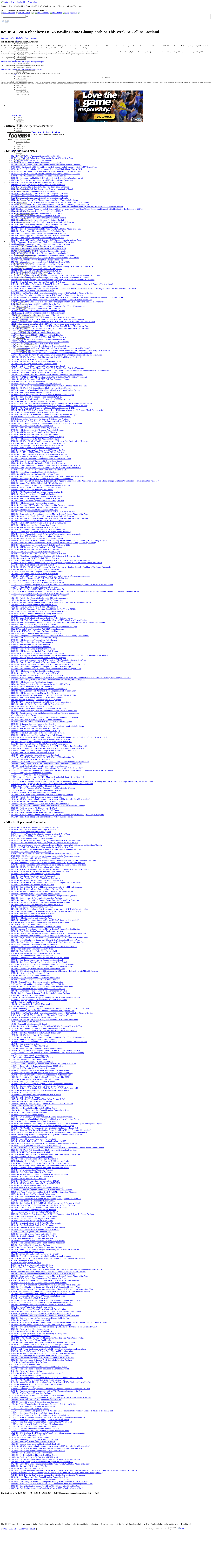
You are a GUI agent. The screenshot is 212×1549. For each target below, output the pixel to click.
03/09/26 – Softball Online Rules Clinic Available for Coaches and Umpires (40, 958)
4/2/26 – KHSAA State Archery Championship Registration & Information (40, 922)
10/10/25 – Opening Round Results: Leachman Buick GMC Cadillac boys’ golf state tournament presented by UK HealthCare (60, 370)
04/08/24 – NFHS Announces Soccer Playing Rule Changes (34, 693)
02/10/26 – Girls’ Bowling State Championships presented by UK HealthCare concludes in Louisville (50, 277)
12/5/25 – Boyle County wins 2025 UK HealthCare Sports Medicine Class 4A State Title (45, 324)
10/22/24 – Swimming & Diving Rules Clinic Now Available (34, 1439)
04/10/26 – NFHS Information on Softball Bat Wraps (31, 916)
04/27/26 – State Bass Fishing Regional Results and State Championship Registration (44, 896)
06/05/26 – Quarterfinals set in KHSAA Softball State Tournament (36, 182)
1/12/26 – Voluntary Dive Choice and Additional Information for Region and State (42, 1011)
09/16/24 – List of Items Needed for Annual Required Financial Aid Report (40, 1477)
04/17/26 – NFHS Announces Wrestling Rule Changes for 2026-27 (37, 905)
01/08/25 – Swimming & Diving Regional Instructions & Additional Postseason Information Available (50, 1389)
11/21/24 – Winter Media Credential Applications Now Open (34, 587)
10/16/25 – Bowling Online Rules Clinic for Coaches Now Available (37, 1086)
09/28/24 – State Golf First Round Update (27, 1468)
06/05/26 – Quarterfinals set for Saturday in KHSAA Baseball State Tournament (42, 180)
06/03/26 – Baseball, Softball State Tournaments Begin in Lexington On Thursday (42, 189)
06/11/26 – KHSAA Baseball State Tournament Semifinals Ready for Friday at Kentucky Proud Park (50, 171)
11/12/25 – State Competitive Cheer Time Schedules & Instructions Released (40, 346)
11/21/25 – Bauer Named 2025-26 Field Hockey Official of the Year (37, 335)
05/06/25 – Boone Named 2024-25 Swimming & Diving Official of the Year (40, 485)
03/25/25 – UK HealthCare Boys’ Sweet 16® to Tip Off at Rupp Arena (38, 523)
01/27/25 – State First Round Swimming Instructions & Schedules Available (40, 1369)
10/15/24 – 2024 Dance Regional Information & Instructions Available (38, 1451)
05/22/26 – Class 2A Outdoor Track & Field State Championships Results (39, 196)
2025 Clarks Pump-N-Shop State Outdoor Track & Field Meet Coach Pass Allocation (44, 1192)
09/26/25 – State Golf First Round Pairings (27, 1115)
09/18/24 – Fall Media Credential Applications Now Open (33, 616)
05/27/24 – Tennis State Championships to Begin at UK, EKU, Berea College (41, 666)
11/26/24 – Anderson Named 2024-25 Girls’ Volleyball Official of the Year (39, 578)
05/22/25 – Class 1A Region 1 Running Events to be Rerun (34, 1216)
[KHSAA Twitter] (56, 13)
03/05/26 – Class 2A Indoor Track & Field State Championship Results (38, 246)
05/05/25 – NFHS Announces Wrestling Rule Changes (32, 490)
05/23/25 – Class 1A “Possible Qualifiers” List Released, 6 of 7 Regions (39, 1207)
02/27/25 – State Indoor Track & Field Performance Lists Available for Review (41, 1318)
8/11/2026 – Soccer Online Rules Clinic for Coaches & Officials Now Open (40, 834)
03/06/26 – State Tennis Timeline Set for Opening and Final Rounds (37, 960)
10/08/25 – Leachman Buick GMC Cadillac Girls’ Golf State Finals (37, 372)
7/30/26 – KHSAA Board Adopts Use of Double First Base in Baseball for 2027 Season (45, 854)
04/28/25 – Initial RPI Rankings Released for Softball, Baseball (35, 498)
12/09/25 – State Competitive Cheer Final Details (30, 1046)
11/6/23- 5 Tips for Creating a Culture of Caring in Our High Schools (37, 790)
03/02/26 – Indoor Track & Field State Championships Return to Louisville (40, 253)
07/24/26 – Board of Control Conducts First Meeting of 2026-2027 (37, 162)
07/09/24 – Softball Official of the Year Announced (30, 644)
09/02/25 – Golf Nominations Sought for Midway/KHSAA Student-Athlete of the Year (44, 1143)
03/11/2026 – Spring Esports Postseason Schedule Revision (34, 944)
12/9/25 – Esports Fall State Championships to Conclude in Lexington (38, 313)
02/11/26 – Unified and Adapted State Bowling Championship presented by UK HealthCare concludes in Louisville (55, 275)
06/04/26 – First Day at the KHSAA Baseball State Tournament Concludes (40, 187)
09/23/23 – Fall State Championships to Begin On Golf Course (35, 810)
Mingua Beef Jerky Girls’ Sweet (23, 715)
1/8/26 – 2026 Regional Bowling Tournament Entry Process (34, 1017)
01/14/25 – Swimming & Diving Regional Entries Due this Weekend (37, 1384)
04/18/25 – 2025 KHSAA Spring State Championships (32, 1221)
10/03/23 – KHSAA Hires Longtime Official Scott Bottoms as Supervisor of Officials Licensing (48, 806)
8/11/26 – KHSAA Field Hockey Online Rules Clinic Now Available (37, 836)
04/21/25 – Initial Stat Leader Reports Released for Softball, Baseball (37, 501)
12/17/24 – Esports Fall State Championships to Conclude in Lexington (38, 571)
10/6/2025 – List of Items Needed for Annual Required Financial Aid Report (40, 1110)
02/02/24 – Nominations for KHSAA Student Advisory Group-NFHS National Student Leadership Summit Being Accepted (59, 737)
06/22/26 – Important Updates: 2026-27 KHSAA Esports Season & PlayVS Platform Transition (48, 863)
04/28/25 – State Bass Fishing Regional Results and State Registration (38, 1243)
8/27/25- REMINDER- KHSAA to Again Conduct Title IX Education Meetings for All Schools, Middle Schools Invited (57, 410)
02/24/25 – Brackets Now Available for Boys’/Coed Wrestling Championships (41, 1325)
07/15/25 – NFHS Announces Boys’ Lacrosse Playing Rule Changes (37, 437)
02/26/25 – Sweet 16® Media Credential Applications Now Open (36, 536)
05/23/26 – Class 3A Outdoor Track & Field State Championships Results (39, 193)
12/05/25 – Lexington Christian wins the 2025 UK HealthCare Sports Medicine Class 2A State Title (49, 326)
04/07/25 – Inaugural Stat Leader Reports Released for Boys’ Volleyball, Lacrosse (42, 516)
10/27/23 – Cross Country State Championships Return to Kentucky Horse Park (42, 795)
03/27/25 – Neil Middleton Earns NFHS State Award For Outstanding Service (41, 521)
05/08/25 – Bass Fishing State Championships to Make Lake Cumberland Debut (42, 479)
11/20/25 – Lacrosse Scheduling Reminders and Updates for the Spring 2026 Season (43, 1064)
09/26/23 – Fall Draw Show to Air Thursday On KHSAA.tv (34, 808)
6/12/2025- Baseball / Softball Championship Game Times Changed (37, 461)
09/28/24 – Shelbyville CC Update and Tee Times (30, 1466)
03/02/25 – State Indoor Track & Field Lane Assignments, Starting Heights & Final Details (46, 1311)
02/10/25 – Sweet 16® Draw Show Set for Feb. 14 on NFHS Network (38, 554)
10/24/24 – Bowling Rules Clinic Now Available (30, 1437)
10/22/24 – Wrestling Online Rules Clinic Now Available (33, 1442)
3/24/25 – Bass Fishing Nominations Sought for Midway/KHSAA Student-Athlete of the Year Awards (50, 1291)
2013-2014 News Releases (26, 38)
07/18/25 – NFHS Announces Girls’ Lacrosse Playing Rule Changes (37, 430)
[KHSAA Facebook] (41, 13)
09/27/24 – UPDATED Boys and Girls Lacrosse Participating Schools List (40, 1479)
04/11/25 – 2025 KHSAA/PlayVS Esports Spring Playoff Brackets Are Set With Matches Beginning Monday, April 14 (57, 1269)
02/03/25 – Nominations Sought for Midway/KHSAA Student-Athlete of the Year (42, 1358)
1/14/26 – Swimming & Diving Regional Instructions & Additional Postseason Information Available (50, 1008)
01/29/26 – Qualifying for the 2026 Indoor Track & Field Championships (39, 1000)
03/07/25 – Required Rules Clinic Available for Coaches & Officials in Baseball (42, 1305)
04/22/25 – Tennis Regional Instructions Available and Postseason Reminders (41, 1256)
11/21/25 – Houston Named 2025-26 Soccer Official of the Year (35, 333)
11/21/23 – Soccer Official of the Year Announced (30, 775)
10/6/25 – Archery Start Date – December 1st (28, 1106)
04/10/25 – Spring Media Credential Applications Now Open (34, 510)
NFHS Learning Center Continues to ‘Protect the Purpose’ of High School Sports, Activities (46, 423)
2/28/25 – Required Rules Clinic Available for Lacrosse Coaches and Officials (41, 1313)
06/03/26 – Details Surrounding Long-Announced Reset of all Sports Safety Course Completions (48, 865)
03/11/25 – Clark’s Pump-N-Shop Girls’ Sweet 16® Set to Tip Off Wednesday (41, 532)
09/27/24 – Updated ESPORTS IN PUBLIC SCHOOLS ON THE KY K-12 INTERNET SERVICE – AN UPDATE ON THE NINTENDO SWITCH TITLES (74, 1470)
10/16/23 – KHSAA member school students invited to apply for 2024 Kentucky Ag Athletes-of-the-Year (51, 799)
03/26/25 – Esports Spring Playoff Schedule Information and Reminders (38, 1283)
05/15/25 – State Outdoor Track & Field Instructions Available (35, 1229)
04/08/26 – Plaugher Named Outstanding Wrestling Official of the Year (38, 231)
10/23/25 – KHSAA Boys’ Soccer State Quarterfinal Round (34, 364)
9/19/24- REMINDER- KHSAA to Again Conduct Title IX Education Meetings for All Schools (48, 1475)
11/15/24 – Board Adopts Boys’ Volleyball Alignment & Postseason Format (40, 1420)
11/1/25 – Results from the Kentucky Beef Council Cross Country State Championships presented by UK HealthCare (56, 355)
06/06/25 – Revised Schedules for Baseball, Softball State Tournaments (38, 463)
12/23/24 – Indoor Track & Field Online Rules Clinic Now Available (37, 1395)
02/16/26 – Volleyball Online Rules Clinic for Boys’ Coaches (34, 980)
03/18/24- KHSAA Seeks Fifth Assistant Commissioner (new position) (38, 708)
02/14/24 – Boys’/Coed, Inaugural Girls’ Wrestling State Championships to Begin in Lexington (47, 726)
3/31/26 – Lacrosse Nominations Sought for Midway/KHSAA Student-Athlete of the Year (45, 929)
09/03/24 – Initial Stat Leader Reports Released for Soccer (33, 624)
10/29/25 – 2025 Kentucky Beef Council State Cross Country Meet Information (42, 1073)
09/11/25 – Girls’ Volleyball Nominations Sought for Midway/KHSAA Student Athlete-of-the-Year (49, 406)
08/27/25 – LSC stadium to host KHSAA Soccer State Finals (34, 412)
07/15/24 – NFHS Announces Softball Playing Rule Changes (34, 638)
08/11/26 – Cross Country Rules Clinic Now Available (32, 838)
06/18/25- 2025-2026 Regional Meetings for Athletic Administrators (37, 1187)
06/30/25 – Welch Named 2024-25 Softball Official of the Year (35, 448)
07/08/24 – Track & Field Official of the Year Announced (33, 649)
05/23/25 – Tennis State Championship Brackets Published (33, 1210)
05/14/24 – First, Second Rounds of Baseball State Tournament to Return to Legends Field (46, 669)
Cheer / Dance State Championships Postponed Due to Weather (35, 308)
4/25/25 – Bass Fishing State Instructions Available (30, 1245)
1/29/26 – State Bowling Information (25, 1002)
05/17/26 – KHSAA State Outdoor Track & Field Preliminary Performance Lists (42, 891)
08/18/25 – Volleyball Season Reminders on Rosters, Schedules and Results (40, 1168)
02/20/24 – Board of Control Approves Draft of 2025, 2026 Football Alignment (41, 722)
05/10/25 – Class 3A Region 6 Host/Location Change (31, 1232)
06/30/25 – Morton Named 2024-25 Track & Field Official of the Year (38, 450)
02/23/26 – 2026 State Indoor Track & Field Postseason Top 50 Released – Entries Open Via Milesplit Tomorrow (55, 971)
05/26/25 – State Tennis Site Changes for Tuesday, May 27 (33, 1201)
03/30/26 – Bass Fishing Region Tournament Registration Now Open (38, 931)
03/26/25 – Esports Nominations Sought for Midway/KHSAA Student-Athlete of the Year (45, 1285)
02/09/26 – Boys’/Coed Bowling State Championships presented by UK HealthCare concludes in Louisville (52, 280)
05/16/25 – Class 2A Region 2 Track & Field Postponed (32, 1225)
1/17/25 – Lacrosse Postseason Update (26, 1375)
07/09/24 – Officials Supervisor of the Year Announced (32, 642)
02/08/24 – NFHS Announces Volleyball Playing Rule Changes (35, 731)
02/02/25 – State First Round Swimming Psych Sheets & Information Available (41, 1360)
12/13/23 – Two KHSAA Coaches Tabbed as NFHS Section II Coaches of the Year (43, 757)
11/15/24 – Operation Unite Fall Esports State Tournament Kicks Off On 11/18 (41, 1422)
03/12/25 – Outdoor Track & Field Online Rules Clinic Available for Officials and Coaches (46, 1300)
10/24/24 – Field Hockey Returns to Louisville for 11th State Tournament (39, 598)
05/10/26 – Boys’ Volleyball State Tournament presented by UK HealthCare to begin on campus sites (50, 204)
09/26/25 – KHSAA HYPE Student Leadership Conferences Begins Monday (41, 388)
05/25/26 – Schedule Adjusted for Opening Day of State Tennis (35, 874)
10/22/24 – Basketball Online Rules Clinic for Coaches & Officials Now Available (43, 1294)
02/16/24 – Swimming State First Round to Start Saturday (33, 724)
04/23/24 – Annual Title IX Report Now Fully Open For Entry (35, 1254)
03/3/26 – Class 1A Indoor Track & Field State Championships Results (38, 251)
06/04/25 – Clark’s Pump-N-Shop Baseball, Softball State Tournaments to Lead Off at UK (46, 465)
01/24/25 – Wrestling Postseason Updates (27, 1371)
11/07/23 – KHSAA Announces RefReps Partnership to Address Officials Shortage (43, 788)
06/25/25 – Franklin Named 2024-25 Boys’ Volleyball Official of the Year (39, 456)
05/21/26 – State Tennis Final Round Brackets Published (33, 876)
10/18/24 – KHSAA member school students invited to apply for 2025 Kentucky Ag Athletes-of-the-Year (51, 602)
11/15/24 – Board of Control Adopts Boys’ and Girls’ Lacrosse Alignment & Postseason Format (48, 1417)
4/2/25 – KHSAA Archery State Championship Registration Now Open (38, 1278)
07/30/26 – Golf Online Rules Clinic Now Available (31, 852)
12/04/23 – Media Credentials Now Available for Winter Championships (39, 766)
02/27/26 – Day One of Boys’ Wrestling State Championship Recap (37, 260)
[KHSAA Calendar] (23, 13)
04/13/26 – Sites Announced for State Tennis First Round (33, 913)
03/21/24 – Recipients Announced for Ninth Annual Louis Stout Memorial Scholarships (45, 713)
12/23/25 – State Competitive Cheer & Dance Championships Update (38, 1028)
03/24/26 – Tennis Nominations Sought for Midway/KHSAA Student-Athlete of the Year (45, 940)
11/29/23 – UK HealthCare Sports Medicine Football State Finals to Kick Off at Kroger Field (47, 768)
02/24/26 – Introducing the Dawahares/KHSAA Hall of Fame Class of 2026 (40, 262)
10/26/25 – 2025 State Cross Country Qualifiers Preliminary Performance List (41, 1075)
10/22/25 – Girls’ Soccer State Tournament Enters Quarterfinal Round (38, 366)
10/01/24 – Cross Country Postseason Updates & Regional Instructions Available (42, 1462)
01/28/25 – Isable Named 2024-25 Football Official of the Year (35, 558)
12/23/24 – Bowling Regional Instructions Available (31, 1393)
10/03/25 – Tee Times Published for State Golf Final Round (34, 1108)
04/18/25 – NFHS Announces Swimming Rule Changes (32, 503)
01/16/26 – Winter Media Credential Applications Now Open (34, 286)
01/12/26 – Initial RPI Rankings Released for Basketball (32, 291)
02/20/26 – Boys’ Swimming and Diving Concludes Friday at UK (36, 269)
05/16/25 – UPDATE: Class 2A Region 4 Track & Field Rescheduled (38, 1227)
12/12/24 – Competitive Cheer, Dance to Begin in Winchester (34, 574)
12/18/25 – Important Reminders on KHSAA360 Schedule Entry (36, 1033)
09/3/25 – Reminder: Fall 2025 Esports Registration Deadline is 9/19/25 (38, 1141)
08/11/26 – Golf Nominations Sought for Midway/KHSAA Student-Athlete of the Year (44, 843)
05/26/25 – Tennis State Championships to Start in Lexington (34, 472)
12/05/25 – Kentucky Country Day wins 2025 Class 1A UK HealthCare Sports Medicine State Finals (50, 328)
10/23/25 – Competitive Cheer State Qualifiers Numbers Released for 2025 (40, 1077)
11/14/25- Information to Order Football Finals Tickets (32, 330)
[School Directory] (8, 13)
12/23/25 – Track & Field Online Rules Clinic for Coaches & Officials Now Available (44, 1031)
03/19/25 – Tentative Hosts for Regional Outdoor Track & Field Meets (38, 1296)
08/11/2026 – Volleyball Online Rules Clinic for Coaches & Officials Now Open (42, 158)
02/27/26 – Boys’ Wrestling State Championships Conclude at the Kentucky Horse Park (45, 258)
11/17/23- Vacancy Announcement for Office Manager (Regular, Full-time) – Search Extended (47, 777)
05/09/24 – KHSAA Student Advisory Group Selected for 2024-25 (37, 675)
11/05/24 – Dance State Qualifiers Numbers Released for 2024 (35, 1428)
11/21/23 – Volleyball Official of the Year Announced (31, 773)
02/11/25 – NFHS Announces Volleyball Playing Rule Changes (35, 552)
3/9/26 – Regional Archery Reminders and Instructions (32, 949)
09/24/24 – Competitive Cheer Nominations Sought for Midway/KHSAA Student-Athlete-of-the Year (50, 1464)
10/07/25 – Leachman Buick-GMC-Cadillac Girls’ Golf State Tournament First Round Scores (47, 375)
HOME (4, 1529)
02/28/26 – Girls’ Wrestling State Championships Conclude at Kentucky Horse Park (43, 255)
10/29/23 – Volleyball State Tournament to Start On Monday (34, 792)
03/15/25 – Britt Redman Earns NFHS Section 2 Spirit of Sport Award (38, 529)
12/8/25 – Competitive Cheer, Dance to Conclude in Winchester (35, 315)
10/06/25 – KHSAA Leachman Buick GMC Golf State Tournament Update (40, 379)
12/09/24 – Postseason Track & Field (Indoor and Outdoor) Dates (36, 1400)
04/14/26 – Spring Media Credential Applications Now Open (34, 227)
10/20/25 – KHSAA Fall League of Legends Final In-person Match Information (42, 1084)
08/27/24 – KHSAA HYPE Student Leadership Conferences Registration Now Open (44, 627)
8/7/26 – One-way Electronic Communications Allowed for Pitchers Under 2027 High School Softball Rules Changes (56, 845)
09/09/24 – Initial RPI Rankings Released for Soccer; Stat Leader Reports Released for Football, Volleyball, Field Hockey (58, 622)
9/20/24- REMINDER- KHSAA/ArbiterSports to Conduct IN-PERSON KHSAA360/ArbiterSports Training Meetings (57, 1473)
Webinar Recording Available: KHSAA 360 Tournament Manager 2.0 (38, 858)
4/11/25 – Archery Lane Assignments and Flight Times (32, 1265)
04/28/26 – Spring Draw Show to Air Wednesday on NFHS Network (38, 213)
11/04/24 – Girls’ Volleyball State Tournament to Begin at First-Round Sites (40, 594)
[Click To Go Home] (19, 2)
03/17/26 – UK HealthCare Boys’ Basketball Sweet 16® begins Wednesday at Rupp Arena (46, 240)
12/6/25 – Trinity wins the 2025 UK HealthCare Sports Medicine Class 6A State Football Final (47, 319)
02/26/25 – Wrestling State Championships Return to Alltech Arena (37, 538)
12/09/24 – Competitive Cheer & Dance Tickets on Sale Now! (35, 1402)
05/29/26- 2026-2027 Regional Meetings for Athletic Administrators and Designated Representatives (49, 869)
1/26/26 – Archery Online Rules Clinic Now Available (32, 1004)
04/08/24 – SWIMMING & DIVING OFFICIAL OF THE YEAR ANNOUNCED (43, 695)
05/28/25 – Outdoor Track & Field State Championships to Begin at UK (39, 470)
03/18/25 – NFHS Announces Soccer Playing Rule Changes (34, 527)
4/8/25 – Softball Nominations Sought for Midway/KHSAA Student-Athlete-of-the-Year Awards (48, 1271)
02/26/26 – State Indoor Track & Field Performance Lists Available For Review (41, 966)
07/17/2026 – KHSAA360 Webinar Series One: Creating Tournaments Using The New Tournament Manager (53, 860)
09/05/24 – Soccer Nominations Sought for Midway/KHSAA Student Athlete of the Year (45, 1486)
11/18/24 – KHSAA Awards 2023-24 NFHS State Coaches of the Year (38, 589)
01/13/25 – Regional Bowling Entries (25, 1386)
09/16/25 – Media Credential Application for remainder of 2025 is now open (40, 399)
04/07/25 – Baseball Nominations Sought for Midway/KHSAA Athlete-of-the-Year (43, 512)
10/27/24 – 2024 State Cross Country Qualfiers (29, 1435)
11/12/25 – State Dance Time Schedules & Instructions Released (35, 344)
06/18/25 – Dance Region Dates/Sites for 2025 (29, 1185)
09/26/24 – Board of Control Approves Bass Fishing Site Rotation (36, 613)
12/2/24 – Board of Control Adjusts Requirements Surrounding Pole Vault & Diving (43, 1404)
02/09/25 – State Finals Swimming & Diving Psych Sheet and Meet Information (42, 1351)
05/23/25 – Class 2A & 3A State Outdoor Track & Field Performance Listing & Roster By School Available (52, 1214)
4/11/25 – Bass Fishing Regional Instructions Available (32, 1267)
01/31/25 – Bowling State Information (25, 1364)
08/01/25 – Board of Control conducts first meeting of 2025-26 (35, 428)
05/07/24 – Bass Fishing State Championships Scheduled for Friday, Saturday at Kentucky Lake (48, 680)
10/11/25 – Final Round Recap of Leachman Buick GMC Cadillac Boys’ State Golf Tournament (48, 368)
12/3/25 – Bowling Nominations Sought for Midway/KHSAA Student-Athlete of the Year (45, 1050)
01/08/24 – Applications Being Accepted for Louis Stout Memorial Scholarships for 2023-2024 (47, 748)
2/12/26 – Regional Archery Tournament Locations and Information (37, 982)
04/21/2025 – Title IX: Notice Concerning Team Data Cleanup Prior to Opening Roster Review (48, 1258)
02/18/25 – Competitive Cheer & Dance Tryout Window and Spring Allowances (42, 1344)
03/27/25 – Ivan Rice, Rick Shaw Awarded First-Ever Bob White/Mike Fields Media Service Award (49, 518)
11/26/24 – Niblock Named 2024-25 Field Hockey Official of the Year (38, 582)
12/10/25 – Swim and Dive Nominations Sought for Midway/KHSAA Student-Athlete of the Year (49, 1042)
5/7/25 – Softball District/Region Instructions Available (32, 1238)
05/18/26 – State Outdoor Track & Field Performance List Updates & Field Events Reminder (47, 887)
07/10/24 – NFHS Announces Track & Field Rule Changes (34, 640)
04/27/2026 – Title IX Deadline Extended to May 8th (31, 924)
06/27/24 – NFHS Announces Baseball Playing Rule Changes (35, 651)
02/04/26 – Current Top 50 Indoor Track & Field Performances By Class (39, 991)
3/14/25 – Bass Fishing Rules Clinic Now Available (31, 1298)
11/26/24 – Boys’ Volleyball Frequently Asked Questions (33, 1406)
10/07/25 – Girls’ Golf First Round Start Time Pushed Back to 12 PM (38, 1099)
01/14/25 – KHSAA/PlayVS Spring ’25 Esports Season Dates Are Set (38, 1380)
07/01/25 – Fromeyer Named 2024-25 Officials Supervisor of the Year (38, 443)
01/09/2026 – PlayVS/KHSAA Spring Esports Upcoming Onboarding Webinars (42, 1015)
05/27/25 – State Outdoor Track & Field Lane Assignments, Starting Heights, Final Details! (46, 1199)
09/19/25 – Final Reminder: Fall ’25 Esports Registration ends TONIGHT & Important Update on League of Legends (56, 1123)
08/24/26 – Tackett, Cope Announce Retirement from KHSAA (35, 156)
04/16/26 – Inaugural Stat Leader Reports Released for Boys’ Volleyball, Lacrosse (42, 222)
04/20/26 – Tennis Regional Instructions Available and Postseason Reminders (41, 902)
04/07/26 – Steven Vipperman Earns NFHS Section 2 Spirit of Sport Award (40, 235)
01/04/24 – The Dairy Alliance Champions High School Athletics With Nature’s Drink (44, 750)
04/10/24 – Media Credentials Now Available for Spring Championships (39, 689)
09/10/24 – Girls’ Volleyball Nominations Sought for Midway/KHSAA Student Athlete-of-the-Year (49, 620)
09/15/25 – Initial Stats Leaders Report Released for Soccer (34, 401)
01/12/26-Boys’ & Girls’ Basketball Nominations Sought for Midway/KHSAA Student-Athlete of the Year (52, 293)
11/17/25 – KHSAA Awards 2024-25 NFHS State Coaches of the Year (38, 339)
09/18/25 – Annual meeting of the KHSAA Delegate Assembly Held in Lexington (42, 395)
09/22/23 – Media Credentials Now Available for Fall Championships (38, 812)
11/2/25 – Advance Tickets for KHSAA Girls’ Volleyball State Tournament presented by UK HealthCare (51, 353)
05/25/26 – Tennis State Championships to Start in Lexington (34, 191)
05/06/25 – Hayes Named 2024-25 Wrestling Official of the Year (36, 487)
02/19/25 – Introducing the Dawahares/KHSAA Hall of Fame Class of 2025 (40, 545)
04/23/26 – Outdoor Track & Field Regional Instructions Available (36, 898)
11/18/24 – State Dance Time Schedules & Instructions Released (35, 1413)
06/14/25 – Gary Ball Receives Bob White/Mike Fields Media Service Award (41, 459)
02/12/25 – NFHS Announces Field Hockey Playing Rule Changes (37, 547)
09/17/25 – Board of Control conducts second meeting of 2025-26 (36, 397)
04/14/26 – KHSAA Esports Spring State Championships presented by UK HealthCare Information (49, 909)
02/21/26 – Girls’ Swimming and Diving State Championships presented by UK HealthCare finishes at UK (52, 266)
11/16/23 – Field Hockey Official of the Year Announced (33, 779)
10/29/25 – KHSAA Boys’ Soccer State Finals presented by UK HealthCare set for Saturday (46, 357)
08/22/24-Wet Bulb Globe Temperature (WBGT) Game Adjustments (37, 629)
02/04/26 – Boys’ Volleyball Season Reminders (29, 995)
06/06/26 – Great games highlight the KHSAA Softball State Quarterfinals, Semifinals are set (47, 178)
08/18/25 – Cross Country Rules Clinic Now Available (32, 1170)
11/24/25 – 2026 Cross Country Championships (29, 1055)
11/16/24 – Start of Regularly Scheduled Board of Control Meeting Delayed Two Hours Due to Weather (51, 746)
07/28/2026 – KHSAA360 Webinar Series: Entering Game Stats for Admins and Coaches (45, 856)
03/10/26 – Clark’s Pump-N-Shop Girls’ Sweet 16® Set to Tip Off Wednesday (41, 244)
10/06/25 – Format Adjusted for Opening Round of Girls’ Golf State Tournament (42, 1103)
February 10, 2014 (8, 38)
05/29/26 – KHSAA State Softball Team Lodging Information (35, 867)
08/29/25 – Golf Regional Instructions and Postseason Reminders (36, 1145)
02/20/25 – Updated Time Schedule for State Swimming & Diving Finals (39, 1333)
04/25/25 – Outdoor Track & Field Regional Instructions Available (36, 1247)
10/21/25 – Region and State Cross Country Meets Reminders (35, 1079)
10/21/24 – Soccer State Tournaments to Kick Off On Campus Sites (37, 600)
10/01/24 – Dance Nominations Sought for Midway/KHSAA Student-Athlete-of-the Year (45, 1459)
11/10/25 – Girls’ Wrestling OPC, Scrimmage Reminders (33, 1068)
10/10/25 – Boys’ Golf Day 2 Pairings (25, 1092)
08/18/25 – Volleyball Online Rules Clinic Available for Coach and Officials (40, 421)
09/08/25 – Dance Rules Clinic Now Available (29, 1137)
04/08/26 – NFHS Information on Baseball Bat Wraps (32, 918)
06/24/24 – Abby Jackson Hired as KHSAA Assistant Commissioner (37, 653)
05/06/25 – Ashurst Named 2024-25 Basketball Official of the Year (36, 483)
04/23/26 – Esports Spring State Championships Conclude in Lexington (38, 218)
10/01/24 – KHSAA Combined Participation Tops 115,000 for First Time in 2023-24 (43, 609)
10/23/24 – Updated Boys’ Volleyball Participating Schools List (35, 1444)
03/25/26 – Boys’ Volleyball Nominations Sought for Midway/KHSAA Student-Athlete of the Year (49, 938)
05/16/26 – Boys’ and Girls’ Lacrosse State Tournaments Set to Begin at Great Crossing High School (50, 202)
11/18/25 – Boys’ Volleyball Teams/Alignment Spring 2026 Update (37, 1066)
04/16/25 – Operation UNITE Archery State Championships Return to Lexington (42, 505)
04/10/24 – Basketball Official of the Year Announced (31, 686)
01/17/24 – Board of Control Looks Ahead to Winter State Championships (39, 744)
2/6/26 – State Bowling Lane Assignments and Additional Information (38, 989)
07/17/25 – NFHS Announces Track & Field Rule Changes (34, 432)
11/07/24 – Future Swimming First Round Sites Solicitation (34, 1426)
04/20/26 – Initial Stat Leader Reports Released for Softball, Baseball (37, 220)
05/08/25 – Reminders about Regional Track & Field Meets (34, 1236)
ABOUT (12, 1529)
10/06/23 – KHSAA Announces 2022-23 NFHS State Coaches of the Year (40, 803)
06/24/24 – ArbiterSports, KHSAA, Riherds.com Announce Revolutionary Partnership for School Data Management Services (59, 655)
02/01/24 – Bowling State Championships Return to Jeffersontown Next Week (41, 742)
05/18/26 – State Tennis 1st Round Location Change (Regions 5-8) (37, 889)
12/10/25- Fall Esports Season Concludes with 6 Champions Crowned (38, 311)
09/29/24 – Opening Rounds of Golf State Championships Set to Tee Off (39, 611)
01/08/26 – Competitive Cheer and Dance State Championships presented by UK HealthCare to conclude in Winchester (57, 302)
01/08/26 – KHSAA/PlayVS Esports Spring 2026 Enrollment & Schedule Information (44, 1020)
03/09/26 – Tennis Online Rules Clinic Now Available (32, 955)
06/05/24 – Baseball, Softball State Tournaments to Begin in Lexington (38, 658)
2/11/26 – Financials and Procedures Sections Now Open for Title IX (37, 984)
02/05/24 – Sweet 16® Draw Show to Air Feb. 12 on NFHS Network (38, 733)
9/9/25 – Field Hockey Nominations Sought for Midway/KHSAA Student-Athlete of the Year (47, 1134)
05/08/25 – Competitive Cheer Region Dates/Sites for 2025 (34, 1234)
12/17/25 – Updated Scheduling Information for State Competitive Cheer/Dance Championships (48, 306)
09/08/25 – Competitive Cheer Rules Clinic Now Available (33, 1139)
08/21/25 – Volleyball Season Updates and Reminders (32, 1157)
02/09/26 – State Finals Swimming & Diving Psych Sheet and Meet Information (42, 986)
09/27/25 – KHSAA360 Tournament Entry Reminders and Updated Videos (40, 1090)
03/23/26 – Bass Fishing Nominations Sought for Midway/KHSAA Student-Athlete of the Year (48, 942)
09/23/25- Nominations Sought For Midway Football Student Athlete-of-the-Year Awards (45, 390)
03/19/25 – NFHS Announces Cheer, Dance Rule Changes (33, 525)
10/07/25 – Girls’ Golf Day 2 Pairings (25, 1097)
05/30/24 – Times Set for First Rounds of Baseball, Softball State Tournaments (41, 662)
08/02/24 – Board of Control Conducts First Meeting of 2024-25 (36, 633)
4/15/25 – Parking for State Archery (24, 1260)
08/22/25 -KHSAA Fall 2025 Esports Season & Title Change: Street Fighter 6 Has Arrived (46, 1154)
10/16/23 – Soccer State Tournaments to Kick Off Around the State (37, 801)
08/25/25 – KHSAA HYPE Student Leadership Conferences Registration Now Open (44, 414)
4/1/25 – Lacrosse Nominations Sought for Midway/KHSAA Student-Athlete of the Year (45, 1280)
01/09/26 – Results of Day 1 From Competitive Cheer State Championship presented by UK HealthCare (51, 300)
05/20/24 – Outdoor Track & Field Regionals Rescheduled (33, 1218)
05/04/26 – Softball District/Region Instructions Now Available (35, 894)
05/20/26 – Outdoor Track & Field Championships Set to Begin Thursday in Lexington (44, 200)
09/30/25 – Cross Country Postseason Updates (29, 1112)
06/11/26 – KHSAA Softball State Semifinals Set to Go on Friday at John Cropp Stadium (45, 174)
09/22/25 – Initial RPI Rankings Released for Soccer (31, 392)
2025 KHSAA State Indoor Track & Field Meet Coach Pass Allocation (38, 1309)
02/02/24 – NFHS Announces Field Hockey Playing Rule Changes (37, 735)
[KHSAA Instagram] (70, 13)
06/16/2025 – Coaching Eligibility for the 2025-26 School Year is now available (42, 1190)
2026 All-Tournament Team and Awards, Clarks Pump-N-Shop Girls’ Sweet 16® (42, 242)
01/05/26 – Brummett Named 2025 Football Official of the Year (35, 304)
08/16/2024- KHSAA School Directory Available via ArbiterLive (36, 631)
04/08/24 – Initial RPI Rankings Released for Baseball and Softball (37, 697)
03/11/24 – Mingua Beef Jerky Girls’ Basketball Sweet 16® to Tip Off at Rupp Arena (44, 711)
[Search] (27, 16)
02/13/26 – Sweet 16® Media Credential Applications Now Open (36, 273)
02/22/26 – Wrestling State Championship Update (30, 973)
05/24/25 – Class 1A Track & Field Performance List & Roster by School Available (43, 1205)
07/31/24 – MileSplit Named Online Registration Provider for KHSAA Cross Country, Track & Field (50, 636)
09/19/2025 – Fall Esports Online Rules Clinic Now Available (35, 1121)
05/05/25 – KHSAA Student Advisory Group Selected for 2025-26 (37, 492)
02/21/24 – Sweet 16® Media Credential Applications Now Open (36, 720)
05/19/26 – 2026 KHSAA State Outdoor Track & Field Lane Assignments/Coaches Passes (46, 882)
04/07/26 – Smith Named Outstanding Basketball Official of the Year (37, 238)
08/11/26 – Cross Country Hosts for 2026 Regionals (31, 832)
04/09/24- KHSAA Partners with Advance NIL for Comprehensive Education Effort (43, 691)
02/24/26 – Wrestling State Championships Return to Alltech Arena (37, 264)
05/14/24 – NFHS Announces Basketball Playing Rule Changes (35, 671)
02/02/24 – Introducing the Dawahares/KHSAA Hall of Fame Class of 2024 (40, 739)
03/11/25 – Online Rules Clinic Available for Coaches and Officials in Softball (41, 1302)
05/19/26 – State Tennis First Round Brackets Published (32, 885)
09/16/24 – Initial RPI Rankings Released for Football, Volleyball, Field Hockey (42, 618)
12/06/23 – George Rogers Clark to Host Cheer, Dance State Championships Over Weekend (46, 764)
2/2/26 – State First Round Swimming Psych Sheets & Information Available (40, 993)
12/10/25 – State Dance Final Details (25, 1044)
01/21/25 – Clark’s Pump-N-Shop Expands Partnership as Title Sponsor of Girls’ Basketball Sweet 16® (51, 560)
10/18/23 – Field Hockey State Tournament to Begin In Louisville (36, 797)
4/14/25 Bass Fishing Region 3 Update (26, 1263)
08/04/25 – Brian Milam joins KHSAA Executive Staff (32, 426)
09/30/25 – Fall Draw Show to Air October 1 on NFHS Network (36, 384)
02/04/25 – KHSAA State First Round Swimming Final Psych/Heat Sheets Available (43, 1353)
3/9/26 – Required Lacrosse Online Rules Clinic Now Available (35, 953)
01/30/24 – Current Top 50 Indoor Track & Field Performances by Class (39, 1367)
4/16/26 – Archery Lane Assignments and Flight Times (32, 907)
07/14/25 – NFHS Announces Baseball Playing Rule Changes (35, 439)
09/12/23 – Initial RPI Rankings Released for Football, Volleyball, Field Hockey (42, 817)
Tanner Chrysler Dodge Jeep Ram (46, 132)
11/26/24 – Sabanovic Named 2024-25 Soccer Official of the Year (36, 580)
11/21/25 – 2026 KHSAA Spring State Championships (32, 1062)
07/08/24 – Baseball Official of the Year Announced (31, 647)
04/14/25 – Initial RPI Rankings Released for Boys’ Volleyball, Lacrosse (39, 507)
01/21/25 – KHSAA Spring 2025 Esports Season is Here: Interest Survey (39, 1373)
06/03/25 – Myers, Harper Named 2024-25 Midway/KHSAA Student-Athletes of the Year (46, 468)
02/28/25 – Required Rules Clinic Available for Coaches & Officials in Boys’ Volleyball (45, 1316)
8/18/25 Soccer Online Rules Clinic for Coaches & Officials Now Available (40, 419)
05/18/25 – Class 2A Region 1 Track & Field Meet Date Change (36, 1223)
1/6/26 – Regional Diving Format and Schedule (29, 1024)
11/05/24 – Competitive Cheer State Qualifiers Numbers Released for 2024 (40, 1431)
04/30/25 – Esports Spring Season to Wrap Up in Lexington (34, 494)
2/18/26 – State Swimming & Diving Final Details (30, 975)
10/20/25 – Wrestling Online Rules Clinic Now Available (33, 1081)
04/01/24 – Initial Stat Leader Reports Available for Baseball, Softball (37, 704)
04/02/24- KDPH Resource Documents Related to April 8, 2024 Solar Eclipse (41, 702)
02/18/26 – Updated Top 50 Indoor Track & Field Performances (35, 978)
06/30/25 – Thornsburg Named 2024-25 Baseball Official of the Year (37, 445)
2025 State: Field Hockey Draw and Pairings (28, 381)
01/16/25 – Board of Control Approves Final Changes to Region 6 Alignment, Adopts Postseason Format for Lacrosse (56, 563)
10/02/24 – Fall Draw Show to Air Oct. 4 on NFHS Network (34, 607)
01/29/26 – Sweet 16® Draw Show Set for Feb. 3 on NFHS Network (38, 282)
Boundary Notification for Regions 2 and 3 (27, 1252)
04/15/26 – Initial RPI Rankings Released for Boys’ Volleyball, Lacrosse (39, 224)
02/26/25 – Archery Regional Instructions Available (31, 1320)
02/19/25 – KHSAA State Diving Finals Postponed (30, 1336)
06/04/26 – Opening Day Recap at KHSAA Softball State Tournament (38, 185)
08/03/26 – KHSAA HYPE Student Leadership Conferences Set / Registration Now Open (46, 849)
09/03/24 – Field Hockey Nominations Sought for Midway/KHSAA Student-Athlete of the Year (48, 1488)
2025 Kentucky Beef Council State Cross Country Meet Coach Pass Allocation (41, 1070)
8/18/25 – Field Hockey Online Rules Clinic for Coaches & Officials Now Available (43, 1165)
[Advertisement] (45, 1502)
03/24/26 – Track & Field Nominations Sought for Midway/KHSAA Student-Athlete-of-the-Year (48, 933)
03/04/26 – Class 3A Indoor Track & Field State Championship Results (38, 249)
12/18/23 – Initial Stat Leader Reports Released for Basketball (35, 755)
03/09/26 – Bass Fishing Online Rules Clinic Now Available (34, 951)
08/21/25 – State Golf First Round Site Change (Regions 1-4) (34, 1159)
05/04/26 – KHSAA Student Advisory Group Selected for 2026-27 (37, 211)
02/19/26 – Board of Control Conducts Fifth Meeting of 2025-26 (36, 271)
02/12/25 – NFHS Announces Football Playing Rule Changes (35, 549)
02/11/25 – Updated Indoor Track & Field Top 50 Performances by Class (39, 1347)
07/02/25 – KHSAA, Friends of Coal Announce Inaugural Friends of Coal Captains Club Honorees (49, 441)
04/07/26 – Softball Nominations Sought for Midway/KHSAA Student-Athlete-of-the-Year (46, 920)
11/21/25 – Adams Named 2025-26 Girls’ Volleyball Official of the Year (38, 337)
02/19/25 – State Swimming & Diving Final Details (31, 1340)
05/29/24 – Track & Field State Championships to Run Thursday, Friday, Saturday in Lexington (48, 664)
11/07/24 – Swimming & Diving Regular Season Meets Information (37, 1424)
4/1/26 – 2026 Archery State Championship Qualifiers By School (36, 927)
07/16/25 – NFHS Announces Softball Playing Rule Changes (34, 434)
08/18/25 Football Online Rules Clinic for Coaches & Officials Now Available (41, 417)
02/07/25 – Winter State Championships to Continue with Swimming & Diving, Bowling (45, 556)
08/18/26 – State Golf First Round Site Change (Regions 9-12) (35, 829)
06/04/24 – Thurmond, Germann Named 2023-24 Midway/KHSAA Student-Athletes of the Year (48, 660)
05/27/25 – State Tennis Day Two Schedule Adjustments (33, 1194)
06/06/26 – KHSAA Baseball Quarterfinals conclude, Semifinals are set (38, 176)
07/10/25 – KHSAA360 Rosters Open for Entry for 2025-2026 (35, 1183)
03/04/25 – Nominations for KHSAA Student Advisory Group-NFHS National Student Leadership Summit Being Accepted (59, 540)
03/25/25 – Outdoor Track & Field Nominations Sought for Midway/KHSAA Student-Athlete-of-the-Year (52, 1289)
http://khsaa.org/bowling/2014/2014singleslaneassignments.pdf (22, 62)
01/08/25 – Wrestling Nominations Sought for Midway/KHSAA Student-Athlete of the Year (46, 1391)
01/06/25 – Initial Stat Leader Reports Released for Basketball (35, 569)
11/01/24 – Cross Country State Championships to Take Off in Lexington (39, 596)
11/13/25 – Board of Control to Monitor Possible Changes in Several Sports (40, 342)
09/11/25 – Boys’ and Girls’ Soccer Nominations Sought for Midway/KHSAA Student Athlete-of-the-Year (52, 403)
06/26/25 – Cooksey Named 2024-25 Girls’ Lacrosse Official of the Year (39, 454)
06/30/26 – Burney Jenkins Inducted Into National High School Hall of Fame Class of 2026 (46, 169)
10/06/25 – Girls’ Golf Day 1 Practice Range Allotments (32, 1101)
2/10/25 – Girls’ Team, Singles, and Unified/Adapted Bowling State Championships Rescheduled (48, 1349)
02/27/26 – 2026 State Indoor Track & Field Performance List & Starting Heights (42, 964)
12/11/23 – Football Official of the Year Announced (31, 759)
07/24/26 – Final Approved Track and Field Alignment (32, 160)
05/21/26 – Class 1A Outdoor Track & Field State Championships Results (39, 198)
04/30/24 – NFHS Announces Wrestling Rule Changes (32, 682)
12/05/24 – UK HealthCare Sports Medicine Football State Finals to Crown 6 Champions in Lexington (50, 576)
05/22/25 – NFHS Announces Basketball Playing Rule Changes (35, 474)
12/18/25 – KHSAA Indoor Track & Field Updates (30, 1035)
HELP (32, 1529)
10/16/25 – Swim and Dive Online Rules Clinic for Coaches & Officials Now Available (45, 1088)
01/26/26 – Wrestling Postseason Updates (27, 1006)
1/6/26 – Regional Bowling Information (26, 1022)
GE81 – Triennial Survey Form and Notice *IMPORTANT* (34, 1212)
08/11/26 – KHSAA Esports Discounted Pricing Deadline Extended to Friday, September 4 (46, 840)
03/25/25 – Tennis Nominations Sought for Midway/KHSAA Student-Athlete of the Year (45, 1287)
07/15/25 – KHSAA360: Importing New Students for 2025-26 (35, 1181)
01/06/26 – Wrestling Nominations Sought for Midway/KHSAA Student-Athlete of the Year (46, 1026)
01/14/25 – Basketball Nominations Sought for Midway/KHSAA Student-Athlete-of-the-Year (47, 1378)
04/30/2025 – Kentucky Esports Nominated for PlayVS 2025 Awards (38, 1241)
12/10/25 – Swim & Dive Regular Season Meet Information (34, 1039)
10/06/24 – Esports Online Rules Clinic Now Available (32, 1453)
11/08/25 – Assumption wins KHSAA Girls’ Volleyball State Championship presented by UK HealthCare (52, 348)
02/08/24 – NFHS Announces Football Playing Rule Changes (35, 728)
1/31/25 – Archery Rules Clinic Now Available (29, 1362)
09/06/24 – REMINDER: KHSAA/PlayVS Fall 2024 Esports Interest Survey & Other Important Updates (52, 1484)
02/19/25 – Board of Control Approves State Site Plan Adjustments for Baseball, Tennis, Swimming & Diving (53, 543)
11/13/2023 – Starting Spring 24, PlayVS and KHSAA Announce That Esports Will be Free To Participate (52, 784)
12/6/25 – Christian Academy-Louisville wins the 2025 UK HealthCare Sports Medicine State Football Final (53, 322)
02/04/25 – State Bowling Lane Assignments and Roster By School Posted (40, 1355)
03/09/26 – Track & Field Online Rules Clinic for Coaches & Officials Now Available (44, 947)
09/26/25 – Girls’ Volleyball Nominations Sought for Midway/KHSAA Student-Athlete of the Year (49, 386)
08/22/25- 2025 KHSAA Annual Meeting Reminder (31, 1152)
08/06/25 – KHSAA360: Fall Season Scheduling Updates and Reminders (39, 1174)
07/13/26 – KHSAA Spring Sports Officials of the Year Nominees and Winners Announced (46, 165)
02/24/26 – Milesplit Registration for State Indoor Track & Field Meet (38, 969)
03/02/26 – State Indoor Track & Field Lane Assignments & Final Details (39, 962)
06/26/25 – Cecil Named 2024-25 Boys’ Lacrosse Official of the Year (37, 452)
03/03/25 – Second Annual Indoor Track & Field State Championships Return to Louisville (46, 534)
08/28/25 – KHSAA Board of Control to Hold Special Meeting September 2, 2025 (43, 408)
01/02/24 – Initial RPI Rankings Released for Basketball (32, 753)
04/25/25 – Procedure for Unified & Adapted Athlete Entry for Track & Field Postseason (45, 1249)
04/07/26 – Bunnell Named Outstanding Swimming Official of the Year (38, 233)
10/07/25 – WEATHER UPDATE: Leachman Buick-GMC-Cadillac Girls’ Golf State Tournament (49, 377)
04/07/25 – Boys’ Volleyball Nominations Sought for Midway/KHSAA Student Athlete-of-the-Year (49, 514)
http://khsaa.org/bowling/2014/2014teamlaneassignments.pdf (21, 69)
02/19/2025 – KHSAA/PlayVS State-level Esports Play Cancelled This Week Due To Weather (47, 1338)
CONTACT (23, 1529)
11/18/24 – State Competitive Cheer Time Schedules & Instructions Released (40, 1415)
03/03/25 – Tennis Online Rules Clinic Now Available (32, 1307)
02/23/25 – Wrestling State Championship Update (30, 1329)
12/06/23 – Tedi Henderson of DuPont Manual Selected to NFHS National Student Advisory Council (50, 762)
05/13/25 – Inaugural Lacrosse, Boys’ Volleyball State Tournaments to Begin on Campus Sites (47, 476)
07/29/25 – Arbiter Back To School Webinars (28, 1179)
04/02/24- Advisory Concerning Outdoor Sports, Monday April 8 (36, 700)
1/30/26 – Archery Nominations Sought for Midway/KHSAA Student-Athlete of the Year (45, 997)
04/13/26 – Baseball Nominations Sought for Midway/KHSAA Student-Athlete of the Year (46, 229)
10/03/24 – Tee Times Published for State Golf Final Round (34, 605)
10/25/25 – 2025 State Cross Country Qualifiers (29, 359)
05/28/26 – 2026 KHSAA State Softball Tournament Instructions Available (40, 871)
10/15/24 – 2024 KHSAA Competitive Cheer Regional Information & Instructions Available (46, 1448)
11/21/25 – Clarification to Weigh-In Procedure (29, 1059)
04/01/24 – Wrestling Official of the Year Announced (31, 706)
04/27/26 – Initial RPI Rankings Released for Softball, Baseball (35, 216)
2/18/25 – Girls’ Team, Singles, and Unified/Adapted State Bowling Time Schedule (43, 1342)
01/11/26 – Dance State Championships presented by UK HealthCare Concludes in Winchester (47, 295)
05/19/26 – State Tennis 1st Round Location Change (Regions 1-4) (37, 880)
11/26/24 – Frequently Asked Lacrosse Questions (30, 1409)
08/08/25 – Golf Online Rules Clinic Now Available (31, 1172)
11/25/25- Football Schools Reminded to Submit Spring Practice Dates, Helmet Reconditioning (47, 1053)
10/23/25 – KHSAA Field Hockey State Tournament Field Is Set (36, 361)
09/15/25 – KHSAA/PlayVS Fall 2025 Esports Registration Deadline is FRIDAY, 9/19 (44, 1128)
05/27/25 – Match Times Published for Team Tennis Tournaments (36, 1196)
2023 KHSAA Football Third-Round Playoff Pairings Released (35, 786)
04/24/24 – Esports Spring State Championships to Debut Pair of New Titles (40, 684)
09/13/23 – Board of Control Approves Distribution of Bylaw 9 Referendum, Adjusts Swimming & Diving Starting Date (57, 815)
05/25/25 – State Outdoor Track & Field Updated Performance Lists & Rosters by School (45, 1203)
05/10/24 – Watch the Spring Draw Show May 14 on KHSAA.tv (36, 673)
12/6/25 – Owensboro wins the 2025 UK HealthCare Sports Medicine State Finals (42, 317)
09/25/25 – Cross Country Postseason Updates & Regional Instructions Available (42, 1117)
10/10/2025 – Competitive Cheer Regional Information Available (36, 1095)
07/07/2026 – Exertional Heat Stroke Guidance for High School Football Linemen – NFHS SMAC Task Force (54, 167)
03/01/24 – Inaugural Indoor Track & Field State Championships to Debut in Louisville (44, 717)
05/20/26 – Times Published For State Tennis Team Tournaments (36, 878)
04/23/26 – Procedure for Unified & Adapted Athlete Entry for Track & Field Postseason (45, 900)
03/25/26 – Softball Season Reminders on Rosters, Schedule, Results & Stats (40, 936)
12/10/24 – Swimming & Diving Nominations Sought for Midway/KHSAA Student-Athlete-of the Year (51, 1397)
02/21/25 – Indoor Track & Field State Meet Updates (31, 1331)
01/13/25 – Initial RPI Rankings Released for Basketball (32, 565)
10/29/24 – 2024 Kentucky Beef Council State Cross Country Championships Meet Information (48, 1433)
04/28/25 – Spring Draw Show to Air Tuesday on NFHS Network (36, 496)
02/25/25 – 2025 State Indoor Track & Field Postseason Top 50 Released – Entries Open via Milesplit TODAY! (54, 1327)
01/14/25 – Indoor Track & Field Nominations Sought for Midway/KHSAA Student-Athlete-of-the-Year (51, 1382)
